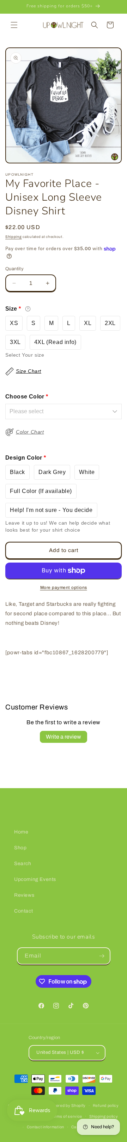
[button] (14, 25)
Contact (23, 911)
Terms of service (66, 1116)
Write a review (63, 737)
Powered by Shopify (67, 1105)
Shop (20, 847)
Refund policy (106, 1105)
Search (22, 863)
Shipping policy (103, 1116)
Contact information (45, 1127)
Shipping (13, 237)
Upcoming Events (35, 879)
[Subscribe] (102, 956)
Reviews (24, 895)
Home (21, 832)
